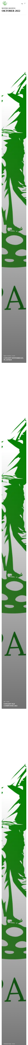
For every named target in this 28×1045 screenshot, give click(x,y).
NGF (5, 701)
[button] (25, 3)
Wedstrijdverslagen (7, 1043)
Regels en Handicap (7, 355)
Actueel (13, 355)
